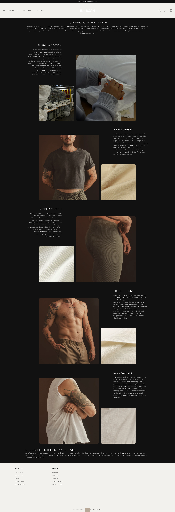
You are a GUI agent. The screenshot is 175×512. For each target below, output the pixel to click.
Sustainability (20, 481)
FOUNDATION (14, 10)
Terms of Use (57, 484)
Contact (55, 472)
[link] (165, 10)
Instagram (19, 472)
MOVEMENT (27, 10)
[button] (4, 10)
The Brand (19, 475)
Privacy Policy (57, 481)
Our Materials (20, 484)
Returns (55, 478)
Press (17, 478)
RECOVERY (40, 10)
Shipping (55, 475)
